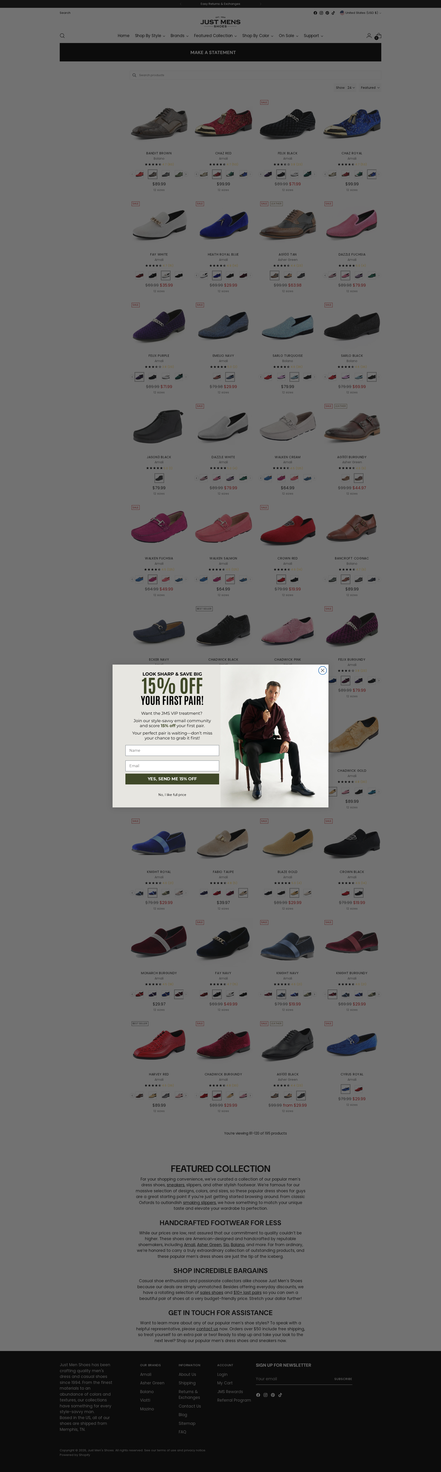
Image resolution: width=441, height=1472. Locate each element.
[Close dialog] (323, 670)
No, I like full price (172, 795)
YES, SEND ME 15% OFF (172, 778)
